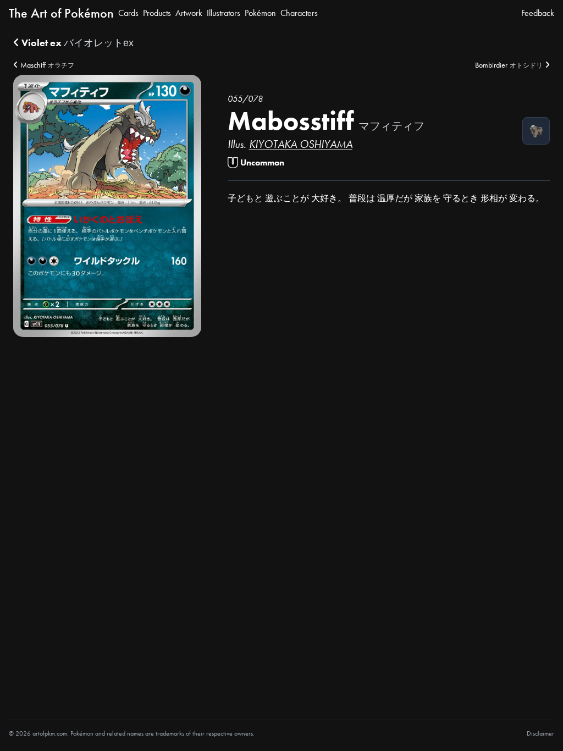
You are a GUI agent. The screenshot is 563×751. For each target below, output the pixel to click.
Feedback (537, 13)
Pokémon (260, 13)
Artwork (188, 13)
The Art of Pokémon (61, 12)
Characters (299, 13)
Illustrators (223, 13)
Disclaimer (540, 733)
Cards (128, 13)
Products (157, 13)
